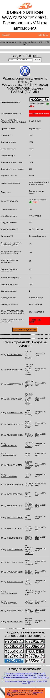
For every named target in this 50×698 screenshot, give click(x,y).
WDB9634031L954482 (14, 506)
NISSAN (28, 358)
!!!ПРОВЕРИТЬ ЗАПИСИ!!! (39, 113)
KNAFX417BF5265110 (14, 611)
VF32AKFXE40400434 (15, 550)
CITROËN (28, 485)
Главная (6, 35)
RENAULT (28, 564)
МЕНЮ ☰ (43, 35)
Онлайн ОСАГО (35, 121)
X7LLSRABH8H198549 (15, 562)
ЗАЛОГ (31, 322)
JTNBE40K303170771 (14, 538)
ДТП (39, 320)
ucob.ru (15, 691)
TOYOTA (28, 539)
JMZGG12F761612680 (15, 582)
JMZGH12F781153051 (14, 494)
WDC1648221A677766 (14, 465)
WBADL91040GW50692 (9, 455)
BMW (31, 436)
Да (47, 103)
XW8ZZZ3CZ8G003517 (15, 384)
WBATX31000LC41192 (15, 435)
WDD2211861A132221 (14, 424)
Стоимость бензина (7, 42)
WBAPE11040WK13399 (9, 477)
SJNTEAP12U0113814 (15, 622)
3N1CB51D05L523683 (14, 355)
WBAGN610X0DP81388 (9, 603)
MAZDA (28, 496)
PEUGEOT (29, 554)
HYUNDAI (28, 447)
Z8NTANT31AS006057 (15, 518)
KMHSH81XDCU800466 (9, 446)
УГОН (34, 320)
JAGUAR (28, 415)
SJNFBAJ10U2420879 (14, 399)
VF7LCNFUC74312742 (15, 572)
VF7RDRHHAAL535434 (15, 484)
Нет (32, 106)
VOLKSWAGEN (35, 216)
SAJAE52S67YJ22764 (15, 413)
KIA (31, 612)
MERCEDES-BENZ (29, 426)
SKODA (28, 530)
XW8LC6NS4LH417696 (15, 528)
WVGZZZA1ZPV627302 (9, 593)
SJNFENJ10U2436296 (14, 369)
